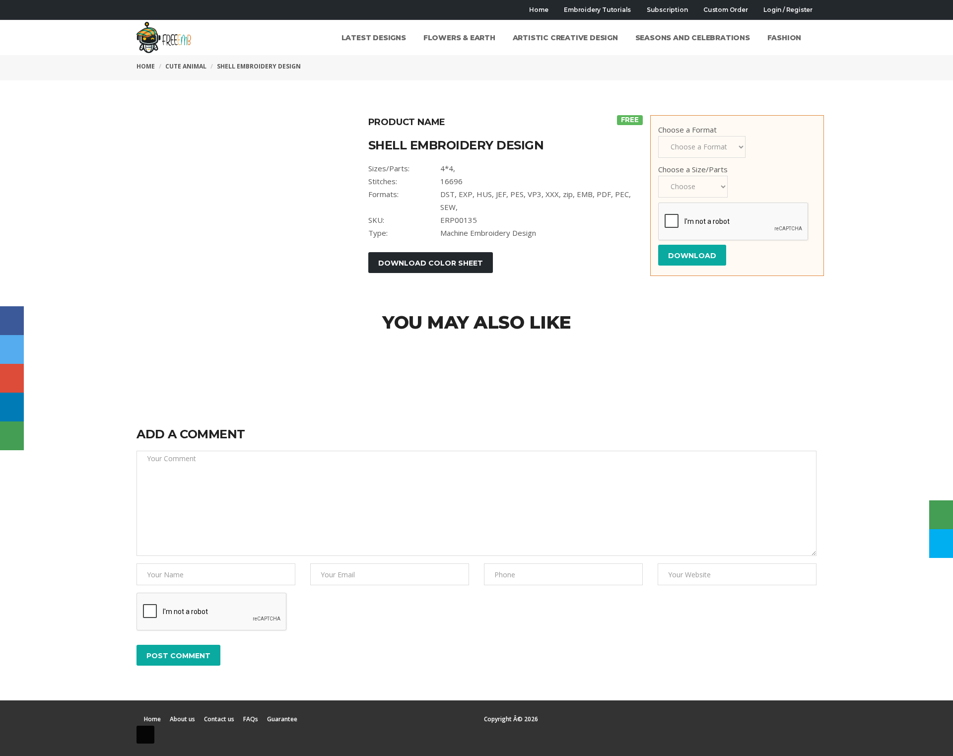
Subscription (666, 9)
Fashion (784, 37)
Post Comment (178, 655)
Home (538, 9)
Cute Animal (185, 66)
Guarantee (282, 719)
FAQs (250, 719)
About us (182, 719)
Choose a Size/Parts (693, 169)
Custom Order (725, 9)
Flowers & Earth (459, 37)
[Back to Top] (145, 735)
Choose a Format (687, 130)
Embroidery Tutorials (596, 9)
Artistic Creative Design (565, 37)
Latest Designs (373, 37)
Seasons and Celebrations (692, 37)
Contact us (219, 719)
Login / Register (787, 9)
